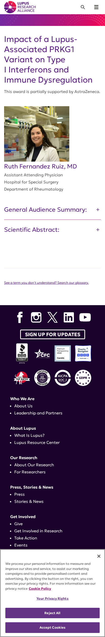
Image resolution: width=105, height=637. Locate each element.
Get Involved (23, 516)
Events (21, 545)
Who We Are (22, 398)
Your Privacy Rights (52, 598)
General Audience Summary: (45, 209)
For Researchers (30, 471)
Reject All (52, 613)
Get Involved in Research (38, 530)
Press (19, 494)
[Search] (83, 7)
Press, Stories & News (31, 487)
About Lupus (23, 428)
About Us (23, 405)
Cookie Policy (40, 588)
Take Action (25, 537)
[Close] (98, 556)
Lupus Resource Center (37, 442)
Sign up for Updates (52, 334)
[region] (52, 593)
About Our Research (34, 464)
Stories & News (29, 501)
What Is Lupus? (29, 435)
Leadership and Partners (38, 412)
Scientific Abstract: (31, 230)
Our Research (23, 457)
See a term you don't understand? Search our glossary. (46, 283)
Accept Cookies (53, 627)
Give (18, 523)
